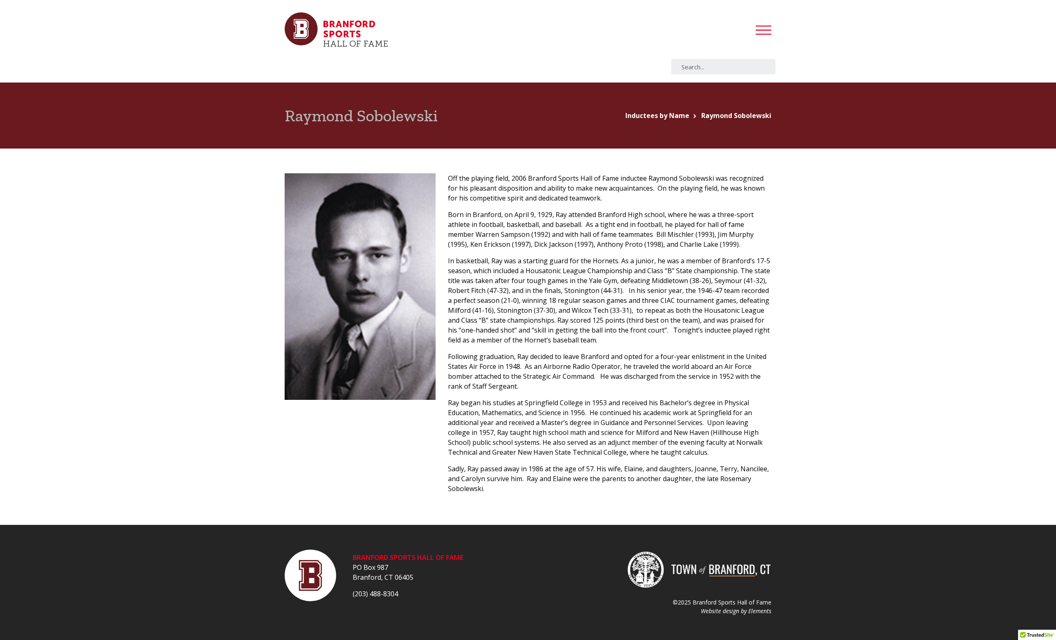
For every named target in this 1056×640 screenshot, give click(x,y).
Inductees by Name (657, 115)
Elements (759, 611)
